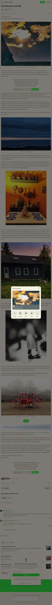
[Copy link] (14, 313)
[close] (39, 288)
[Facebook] (20, 313)
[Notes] (32, 313)
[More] (37, 313)
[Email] (26, 313)
